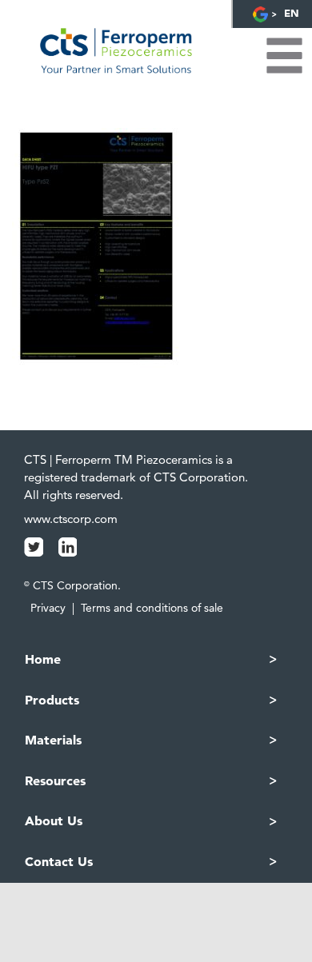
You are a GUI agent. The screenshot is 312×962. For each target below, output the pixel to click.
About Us (53, 820)
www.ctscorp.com (71, 518)
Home (43, 659)
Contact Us (59, 861)
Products (52, 700)
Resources (55, 780)
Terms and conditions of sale (152, 608)
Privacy (48, 608)
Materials (53, 740)
